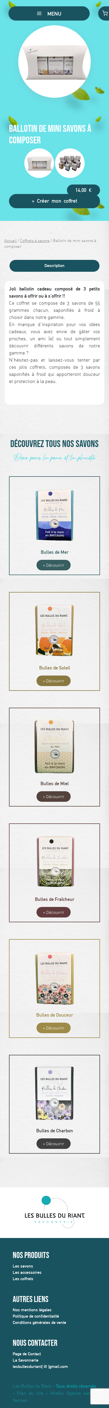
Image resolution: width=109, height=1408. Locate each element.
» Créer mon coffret (54, 201)
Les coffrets (23, 1278)
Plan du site (30, 1393)
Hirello (56, 1393)
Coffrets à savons (34, 240)
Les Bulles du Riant (32, 1386)
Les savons (23, 1266)
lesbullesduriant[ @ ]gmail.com (40, 1366)
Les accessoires (27, 1272)
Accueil (10, 240)
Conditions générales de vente (39, 1322)
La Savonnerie (25, 1360)
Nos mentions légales (32, 1309)
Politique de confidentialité (36, 1316)
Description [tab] (54, 265)
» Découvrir (53, 565)
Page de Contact (27, 1353)
